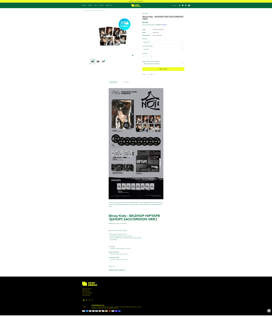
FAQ (95, 5)
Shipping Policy (86, 289)
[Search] (186, 5)
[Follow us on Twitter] (89, 300)
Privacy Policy (86, 295)
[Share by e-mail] (153, 74)
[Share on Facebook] (147, 74)
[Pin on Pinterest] (149, 74)
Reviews (126, 82)
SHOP (84, 5)
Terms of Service (87, 293)
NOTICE (101, 5)
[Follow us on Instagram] (86, 300)
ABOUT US (109, 5)
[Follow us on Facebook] (92, 300)
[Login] (179, 5)
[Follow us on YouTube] (83, 300)
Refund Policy (86, 291)
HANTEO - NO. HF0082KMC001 (136, 1)
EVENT (90, 5)
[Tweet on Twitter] (151, 74)
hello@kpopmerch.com (114, 308)
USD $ (174, 5)
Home (83, 10)
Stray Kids (145, 13)
